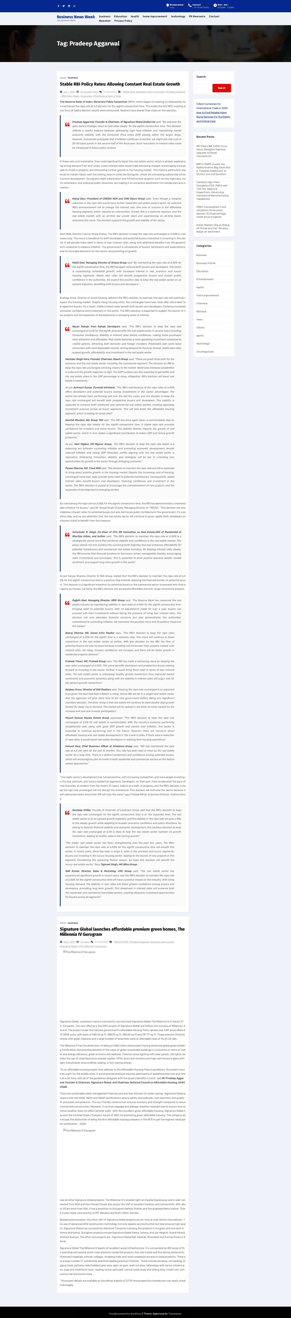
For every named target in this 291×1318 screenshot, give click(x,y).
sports (200, 335)
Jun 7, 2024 (69, 92)
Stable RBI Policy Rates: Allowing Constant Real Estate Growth (120, 84)
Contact (214, 16)
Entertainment (205, 279)
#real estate (86, 96)
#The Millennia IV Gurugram (92, 946)
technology (178, 16)
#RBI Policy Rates (70, 96)
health (135, 16)
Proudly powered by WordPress (125, 1313)
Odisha (200, 327)
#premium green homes (162, 942)
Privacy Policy (123, 20)
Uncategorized (205, 351)
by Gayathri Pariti (89, 92)
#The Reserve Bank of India (107, 96)
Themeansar (174, 1313)
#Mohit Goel (129, 92)
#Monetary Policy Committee (150, 92)
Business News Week (76, 17)
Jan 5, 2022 (69, 942)
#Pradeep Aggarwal (175, 92)
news (199, 319)
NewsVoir (105, 20)
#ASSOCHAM (121, 942)
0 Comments (110, 92)
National (201, 311)
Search (201, 76)
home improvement (155, 16)
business (104, 16)
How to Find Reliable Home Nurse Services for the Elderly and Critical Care (213, 117)
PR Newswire (197, 16)
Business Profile (205, 263)
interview (201, 303)
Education (120, 16)
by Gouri (85, 942)
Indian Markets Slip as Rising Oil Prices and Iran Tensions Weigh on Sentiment (212, 228)
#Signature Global (68, 946)
